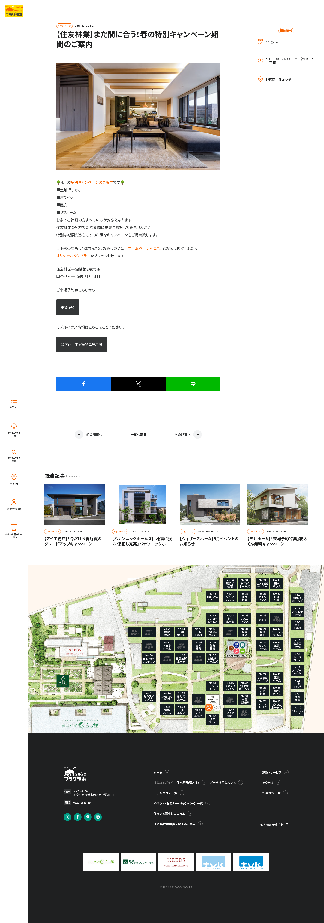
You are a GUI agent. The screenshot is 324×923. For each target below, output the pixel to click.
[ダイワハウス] (262, 596)
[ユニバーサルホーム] (212, 686)
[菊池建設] (262, 632)
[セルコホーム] (297, 643)
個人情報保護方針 (272, 825)
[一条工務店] (297, 683)
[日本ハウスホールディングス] (212, 596)
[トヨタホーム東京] (297, 657)
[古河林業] (262, 690)
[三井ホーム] (277, 645)
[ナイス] (262, 618)
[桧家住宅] (244, 632)
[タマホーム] (230, 618)
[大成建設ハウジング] (262, 677)
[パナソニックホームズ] (277, 632)
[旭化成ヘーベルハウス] (297, 598)
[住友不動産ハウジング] (149, 658)
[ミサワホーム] (262, 645)
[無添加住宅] (230, 583)
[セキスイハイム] (230, 686)
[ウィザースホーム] (297, 670)
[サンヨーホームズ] (212, 618)
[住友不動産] (262, 583)
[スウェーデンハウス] (297, 710)
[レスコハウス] (244, 618)
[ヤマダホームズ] (244, 583)
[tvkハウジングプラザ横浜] (75, 774)
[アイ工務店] (198, 713)
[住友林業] (297, 697)
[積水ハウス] (277, 583)
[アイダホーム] (297, 611)
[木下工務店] (297, 625)
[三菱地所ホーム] (181, 658)
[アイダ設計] (230, 713)
